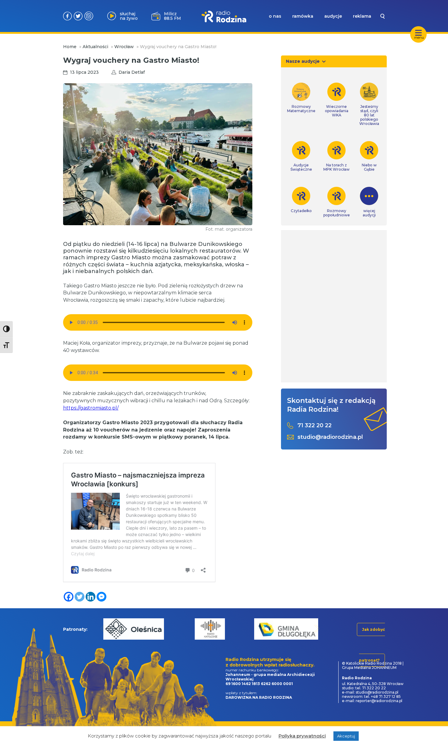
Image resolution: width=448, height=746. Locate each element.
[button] (103, 628)
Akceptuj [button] (346, 736)
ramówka (302, 16)
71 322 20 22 (314, 425)
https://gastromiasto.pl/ (91, 408)
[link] (301, 98)
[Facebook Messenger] (101, 597)
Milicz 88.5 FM (172, 16)
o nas (275, 16)
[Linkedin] (90, 597)
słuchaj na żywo (129, 16)
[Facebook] (68, 597)
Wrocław (124, 46)
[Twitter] (79, 597)
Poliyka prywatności (302, 736)
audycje (333, 16)
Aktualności (95, 46)
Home (69, 46)
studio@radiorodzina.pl (330, 437)
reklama (362, 16)
